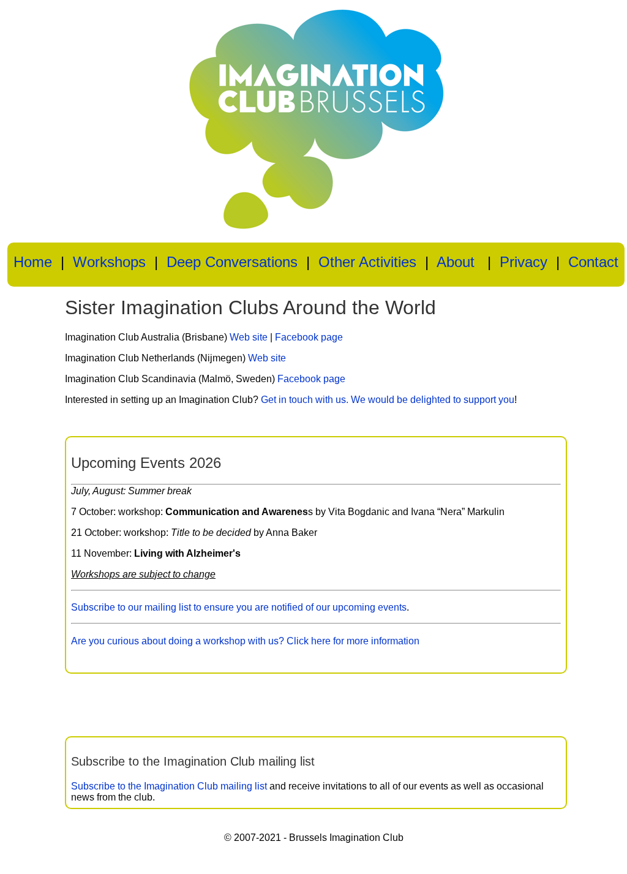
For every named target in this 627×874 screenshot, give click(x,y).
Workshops (109, 262)
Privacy (523, 262)
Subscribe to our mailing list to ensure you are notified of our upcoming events (239, 607)
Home (32, 262)
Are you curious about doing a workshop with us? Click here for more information (245, 641)
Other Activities (367, 262)
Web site (249, 337)
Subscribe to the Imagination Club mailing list (169, 786)
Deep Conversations (232, 262)
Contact (593, 262)
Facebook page (309, 337)
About (456, 262)
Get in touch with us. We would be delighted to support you (387, 399)
